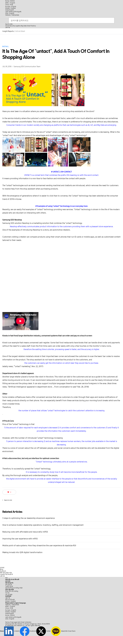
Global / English (10, 8)
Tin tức (7, 593)
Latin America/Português (13, 11)
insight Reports (8, 31)
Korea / (10, 1)
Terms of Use (9, 622)
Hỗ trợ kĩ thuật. (10, 599)
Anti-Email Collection (24, 622)
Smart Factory (31, 26)
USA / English (9, 13)
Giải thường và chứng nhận (14, 588)
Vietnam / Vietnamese (12, 15)
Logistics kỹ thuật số (6, 574)
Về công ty (8, 584)
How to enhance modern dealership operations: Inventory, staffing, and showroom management (42, 525)
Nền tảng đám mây (6, 573)
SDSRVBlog (2, 568)
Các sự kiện (8, 594)
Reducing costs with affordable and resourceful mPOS (25, 532)
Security (12, 26)
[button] (9, 583)
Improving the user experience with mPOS (20, 539)
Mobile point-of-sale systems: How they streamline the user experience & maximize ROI (39, 545)
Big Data (23, 26)
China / (9, 5)
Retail (5, 47)
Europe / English (10, 6)
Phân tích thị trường (11, 591)
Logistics (18, 26)
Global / (10, 601)
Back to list (7, 500)
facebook (3, 571)
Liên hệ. (7, 598)
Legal (15, 622)
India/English (9, 10)
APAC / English (10, 3)
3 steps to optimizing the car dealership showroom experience (28, 518)
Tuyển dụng (9, 586)
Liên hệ (2, 576)
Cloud (7, 26)
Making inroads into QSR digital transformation (22, 552)
